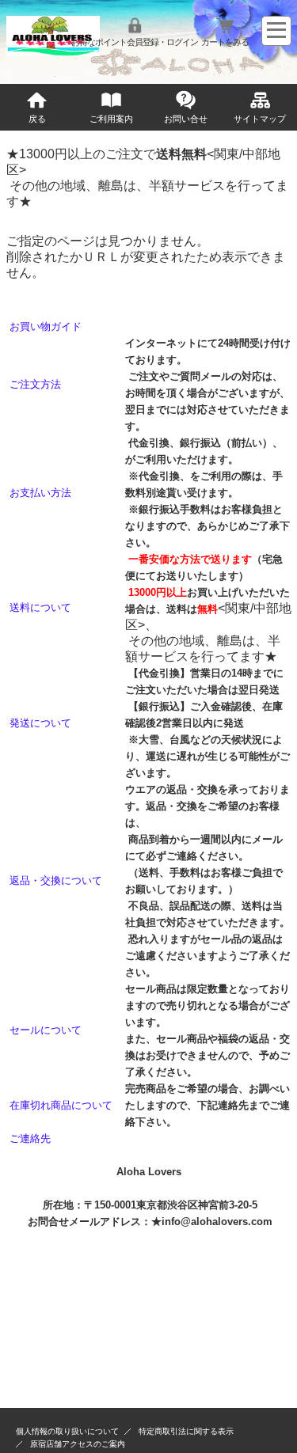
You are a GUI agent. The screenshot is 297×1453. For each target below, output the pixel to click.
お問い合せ (186, 118)
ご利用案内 (111, 118)
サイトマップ (260, 118)
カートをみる (225, 42)
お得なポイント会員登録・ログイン (134, 42)
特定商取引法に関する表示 (186, 1431)
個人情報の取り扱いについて (67, 1431)
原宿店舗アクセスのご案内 (77, 1444)
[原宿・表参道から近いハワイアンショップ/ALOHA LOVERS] (53, 52)
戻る (37, 118)
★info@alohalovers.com (211, 1221)
